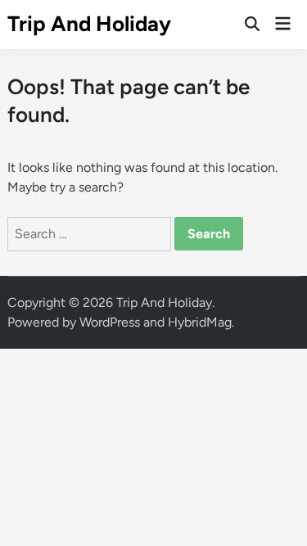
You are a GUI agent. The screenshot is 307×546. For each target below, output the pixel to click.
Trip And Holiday (89, 24)
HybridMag (200, 322)
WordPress (109, 322)
